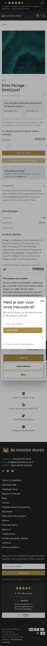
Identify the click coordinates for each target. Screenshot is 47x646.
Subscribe (12, 330)
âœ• (42, 301)
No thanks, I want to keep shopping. (18, 344)
